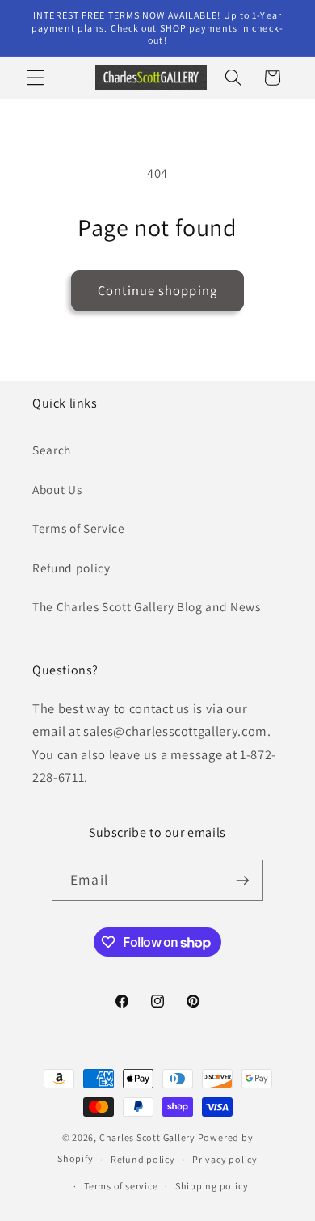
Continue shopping (157, 290)
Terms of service (121, 1186)
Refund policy (71, 568)
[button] (35, 77)
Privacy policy (225, 1159)
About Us (57, 489)
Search (51, 450)
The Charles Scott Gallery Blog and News (146, 606)
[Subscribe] (242, 881)
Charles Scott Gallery (147, 1137)
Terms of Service (78, 528)
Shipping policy (212, 1186)
